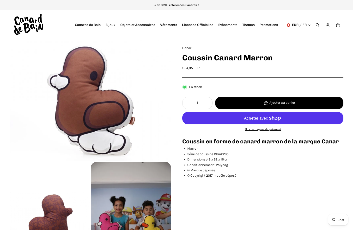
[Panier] (338, 25)
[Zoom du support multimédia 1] (90, 100)
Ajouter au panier (282, 103)
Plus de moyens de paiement (263, 129)
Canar (330, 141)
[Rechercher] (317, 25)
